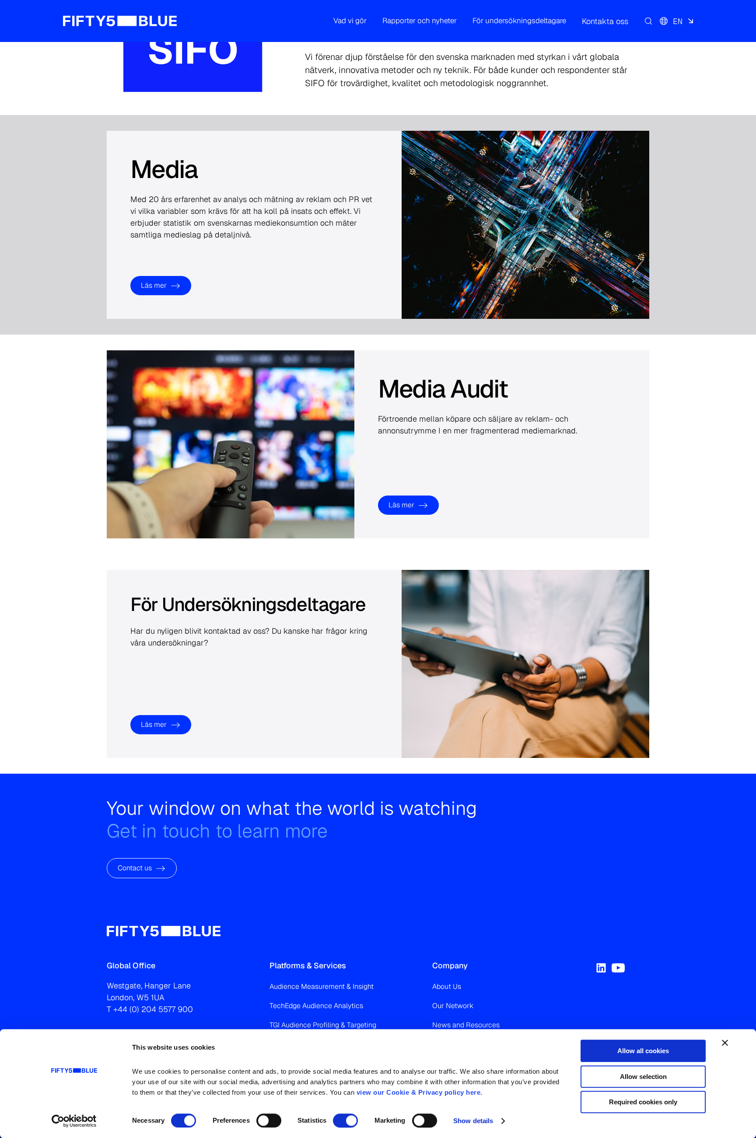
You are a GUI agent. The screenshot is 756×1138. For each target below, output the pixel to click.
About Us (446, 986)
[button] (350, 21)
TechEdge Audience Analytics (316, 1005)
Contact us (135, 868)
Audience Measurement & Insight (322, 986)
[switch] (268, 1121)
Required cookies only (643, 1102)
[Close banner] (725, 1043)
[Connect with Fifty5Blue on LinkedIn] (601, 968)
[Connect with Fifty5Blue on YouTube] (618, 968)
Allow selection (643, 1076)
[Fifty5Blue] (120, 21)
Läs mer (154, 285)
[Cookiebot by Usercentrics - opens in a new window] (74, 1121)
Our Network (452, 1005)
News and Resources (466, 1025)
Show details (473, 1120)
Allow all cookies (643, 1050)
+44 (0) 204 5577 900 (153, 1009)
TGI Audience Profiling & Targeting (323, 1025)
